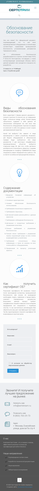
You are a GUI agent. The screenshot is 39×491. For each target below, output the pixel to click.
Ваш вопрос (11, 354)
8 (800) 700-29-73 (13, 1)
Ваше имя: (10, 336)
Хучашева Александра (25, 487)
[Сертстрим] (19, 8)
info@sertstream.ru (27, 1)
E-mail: (9, 345)
